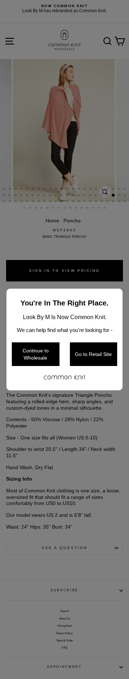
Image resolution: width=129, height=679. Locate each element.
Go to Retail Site (93, 354)
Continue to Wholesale (36, 354)
